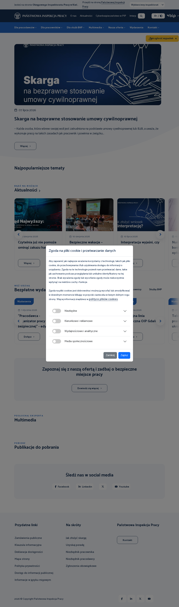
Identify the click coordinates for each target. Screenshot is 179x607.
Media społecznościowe (78, 341)
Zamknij (110, 355)
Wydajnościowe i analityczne (81, 331)
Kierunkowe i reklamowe (78, 321)
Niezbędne (71, 311)
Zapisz (124, 355)
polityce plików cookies (103, 299)
